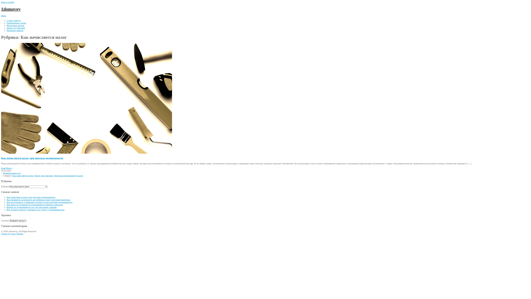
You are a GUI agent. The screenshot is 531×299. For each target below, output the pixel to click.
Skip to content (7, 2)
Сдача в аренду (14, 20)
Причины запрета (15, 30)
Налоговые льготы (15, 25)
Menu (3, 16)
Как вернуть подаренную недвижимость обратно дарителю (35, 205)
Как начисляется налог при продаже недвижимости (32, 158)
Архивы (5, 220)
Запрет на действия (16, 28)
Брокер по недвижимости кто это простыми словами (32, 207)
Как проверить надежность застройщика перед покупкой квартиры (38, 200)
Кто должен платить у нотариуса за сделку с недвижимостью (35, 210)
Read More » (7, 168)
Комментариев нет (12, 173)
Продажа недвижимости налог (68, 176)
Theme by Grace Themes (12, 234)
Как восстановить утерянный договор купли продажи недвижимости (39, 202)
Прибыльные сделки (16, 23)
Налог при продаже (44, 176)
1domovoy (11, 9)
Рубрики (5, 186)
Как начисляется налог (22, 176)
